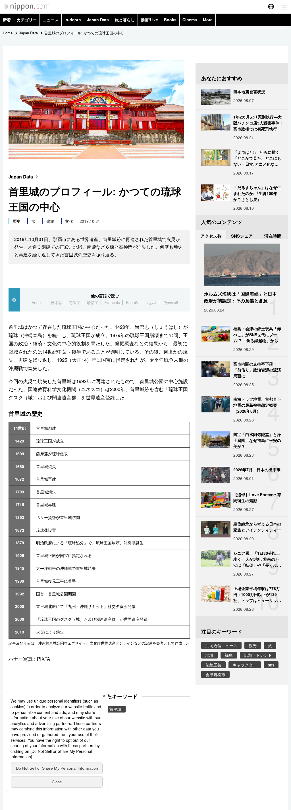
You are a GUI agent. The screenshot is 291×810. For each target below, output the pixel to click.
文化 (69, 221)
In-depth (73, 19)
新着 (7, 19)
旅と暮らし (125, 19)
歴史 (17, 221)
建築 (50, 221)
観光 (253, 645)
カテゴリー (27, 19)
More (208, 19)
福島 (229, 655)
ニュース (51, 19)
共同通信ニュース (221, 645)
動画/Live (149, 19)
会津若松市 (215, 674)
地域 (209, 655)
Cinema (189, 19)
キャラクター (245, 665)
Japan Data (98, 19)
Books (170, 19)
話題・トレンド (258, 655)
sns (271, 665)
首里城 (115, 709)
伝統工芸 (213, 665)
